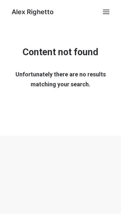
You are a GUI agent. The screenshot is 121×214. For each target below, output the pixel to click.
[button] (106, 12)
